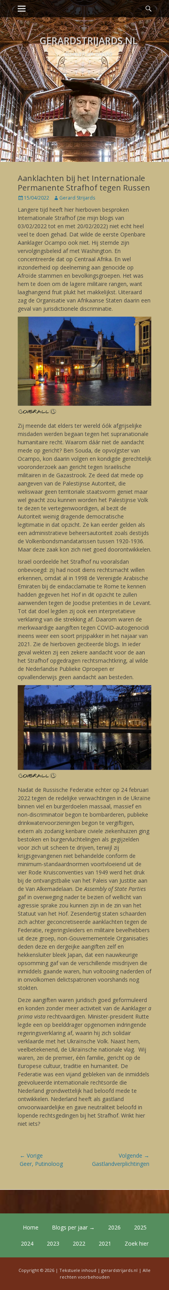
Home (31, 1227)
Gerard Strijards (77, 197)
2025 (140, 1227)
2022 (79, 1243)
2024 (27, 1243)
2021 (105, 1243)
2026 (114, 1227)
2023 (53, 1243)
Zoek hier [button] (137, 1243)
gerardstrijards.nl (89, 40)
